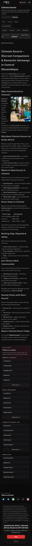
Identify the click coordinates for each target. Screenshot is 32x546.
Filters (3, 21)
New (18, 30)
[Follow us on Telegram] (3, 499)
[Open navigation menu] (29, 2)
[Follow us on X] (18, 499)
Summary (10, 21)
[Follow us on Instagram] (28, 499)
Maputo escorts (8, 326)
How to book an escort (10, 247)
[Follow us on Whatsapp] (13, 499)
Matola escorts (7, 317)
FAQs (4, 256)
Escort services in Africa (10, 163)
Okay (16, 537)
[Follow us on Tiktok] (23, 499)
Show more (15, 385)
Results (16, 21)
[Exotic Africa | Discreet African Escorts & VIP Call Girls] (6, 2)
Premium (12, 30)
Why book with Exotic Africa (11, 156)
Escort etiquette (8, 251)
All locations (25, 30)
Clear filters (24, 35)
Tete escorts (7, 313)
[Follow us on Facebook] (8, 499)
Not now (16, 541)
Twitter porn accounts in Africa (12, 283)
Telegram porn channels (10, 278)
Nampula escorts (8, 321)
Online (5, 30)
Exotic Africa (13, 74)
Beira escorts (7, 308)
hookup (3, 132)
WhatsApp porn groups (10, 274)
